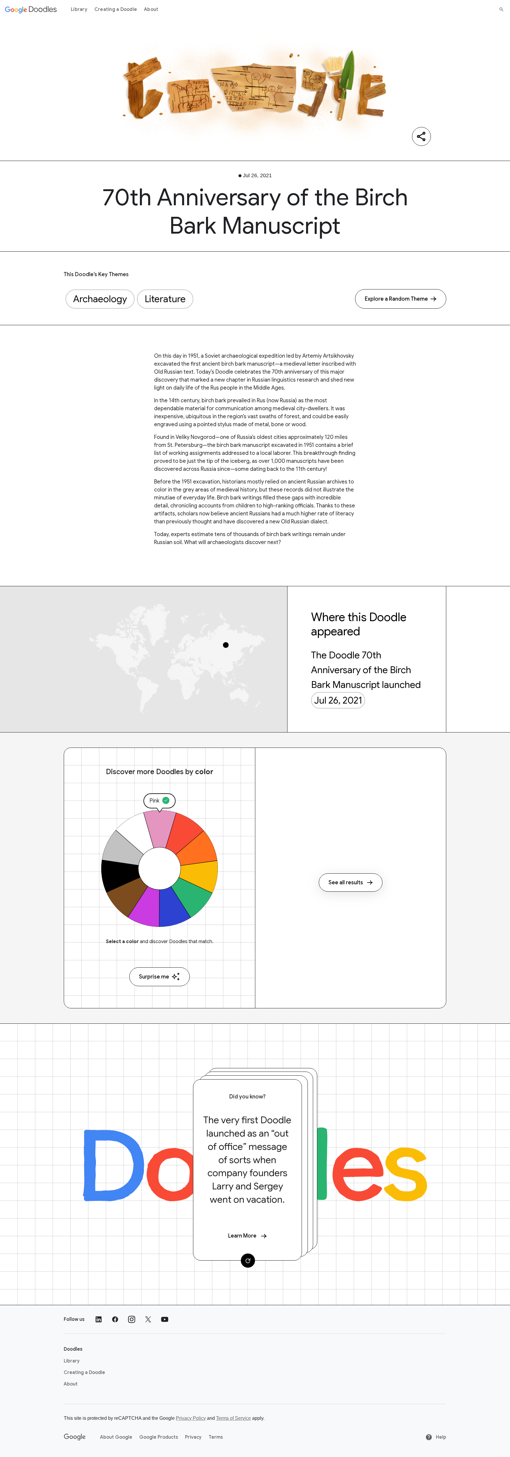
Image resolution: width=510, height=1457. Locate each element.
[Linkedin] (98, 1319)
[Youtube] (165, 1319)
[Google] (75, 1437)
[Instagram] (132, 1319)
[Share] (421, 136)
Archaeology (100, 299)
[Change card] (248, 1260)
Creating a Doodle (115, 9)
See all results (345, 882)
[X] (148, 1319)
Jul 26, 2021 (338, 700)
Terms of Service (233, 1418)
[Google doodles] (31, 9)
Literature (165, 299)
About (151, 9)
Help (440, 1437)
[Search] (501, 9)
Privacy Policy (191, 1418)
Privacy (193, 1437)
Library (79, 9)
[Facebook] (115, 1319)
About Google (116, 1437)
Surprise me (154, 976)
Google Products (158, 1437)
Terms (216, 1437)
